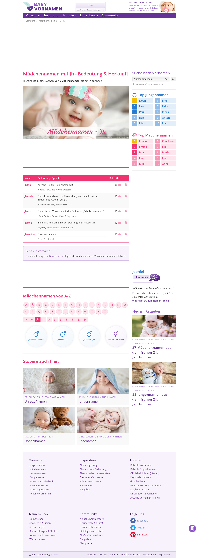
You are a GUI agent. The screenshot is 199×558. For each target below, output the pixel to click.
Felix (165, 106)
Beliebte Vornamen (141, 465)
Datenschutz (134, 554)
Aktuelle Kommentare (92, 518)
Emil (165, 100)
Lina (141, 158)
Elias (142, 123)
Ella (164, 146)
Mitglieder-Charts (139, 489)
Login (90, 5)
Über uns (91, 554)
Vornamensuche (38, 485)
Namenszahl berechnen (42, 535)
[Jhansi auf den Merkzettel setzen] (125, 211)
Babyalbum (86, 539)
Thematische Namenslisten (95, 473)
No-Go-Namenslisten (91, 535)
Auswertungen (37, 527)
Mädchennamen (38, 469)
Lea (164, 158)
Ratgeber (85, 489)
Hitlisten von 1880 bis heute (145, 485)
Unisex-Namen (37, 473)
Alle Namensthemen (91, 481)
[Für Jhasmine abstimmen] (119, 234)
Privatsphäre (149, 554)
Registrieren (81, 10)
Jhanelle (28, 196)
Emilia (143, 141)
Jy (79, 319)
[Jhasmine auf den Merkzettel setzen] (125, 234)
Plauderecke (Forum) (91, 523)
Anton (166, 117)
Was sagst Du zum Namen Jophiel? (151, 300)
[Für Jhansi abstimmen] (119, 211)
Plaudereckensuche (91, 527)
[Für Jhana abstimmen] (119, 184)
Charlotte (168, 141)
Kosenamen (86, 485)
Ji (43, 319)
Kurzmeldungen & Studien (43, 531)
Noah (142, 100)
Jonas (165, 112)
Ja (26, 319)
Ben (141, 117)
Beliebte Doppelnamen (143, 469)
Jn (50, 319)
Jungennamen (37, 465)
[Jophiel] (146, 283)
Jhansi (27, 211)
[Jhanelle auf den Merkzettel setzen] (125, 196)
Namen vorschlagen (60, 256)
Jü (73, 319)
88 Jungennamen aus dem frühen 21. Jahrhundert (150, 399)
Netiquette (86, 543)
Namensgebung (88, 465)
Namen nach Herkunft (41, 481)
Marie (165, 152)
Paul (142, 112)
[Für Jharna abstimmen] (119, 222)
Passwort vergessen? (95, 10)
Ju (67, 319)
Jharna (28, 222)
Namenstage (36, 518)
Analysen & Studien (40, 523)
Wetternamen (37, 539)
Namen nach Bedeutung (93, 469)
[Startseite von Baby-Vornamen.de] (42, 10)
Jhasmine (29, 234)
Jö (61, 319)
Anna (165, 163)
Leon (142, 106)
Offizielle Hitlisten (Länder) (144, 473)
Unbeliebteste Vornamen (144, 493)
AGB (123, 554)
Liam (165, 123)
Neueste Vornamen (40, 493)
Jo (55, 319)
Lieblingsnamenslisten (92, 531)
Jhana (27, 184)
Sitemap (114, 554)
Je (32, 319)
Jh (38, 319)
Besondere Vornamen (92, 477)
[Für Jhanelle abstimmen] (119, 196)
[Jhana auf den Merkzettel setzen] (125, 184)
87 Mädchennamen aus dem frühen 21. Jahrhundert (151, 352)
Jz (85, 319)
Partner (103, 554)
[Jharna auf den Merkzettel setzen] (125, 222)
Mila (142, 163)
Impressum (164, 554)
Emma (143, 146)
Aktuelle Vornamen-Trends (145, 497)
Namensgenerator (39, 489)
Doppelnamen (37, 477)
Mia (141, 152)
